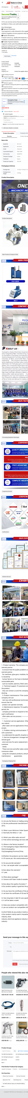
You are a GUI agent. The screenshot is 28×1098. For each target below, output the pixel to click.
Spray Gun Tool (6, 1080)
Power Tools (17, 11)
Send (15, 964)
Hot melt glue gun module (22, 1054)
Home (3, 11)
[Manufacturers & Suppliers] (14, 2)
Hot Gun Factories (20, 1076)
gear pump (4, 1059)
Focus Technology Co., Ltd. (19, 1091)
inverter (17, 1059)
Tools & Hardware (9, 11)
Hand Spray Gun (17, 1080)
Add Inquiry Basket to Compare (10, 128)
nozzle (17, 1057)
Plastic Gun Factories (8, 1076)
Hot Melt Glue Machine (7, 1054)
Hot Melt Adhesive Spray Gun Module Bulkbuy (14, 1083)
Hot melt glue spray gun (7, 1057)
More (3, 1086)
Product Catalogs (23, 1051)
